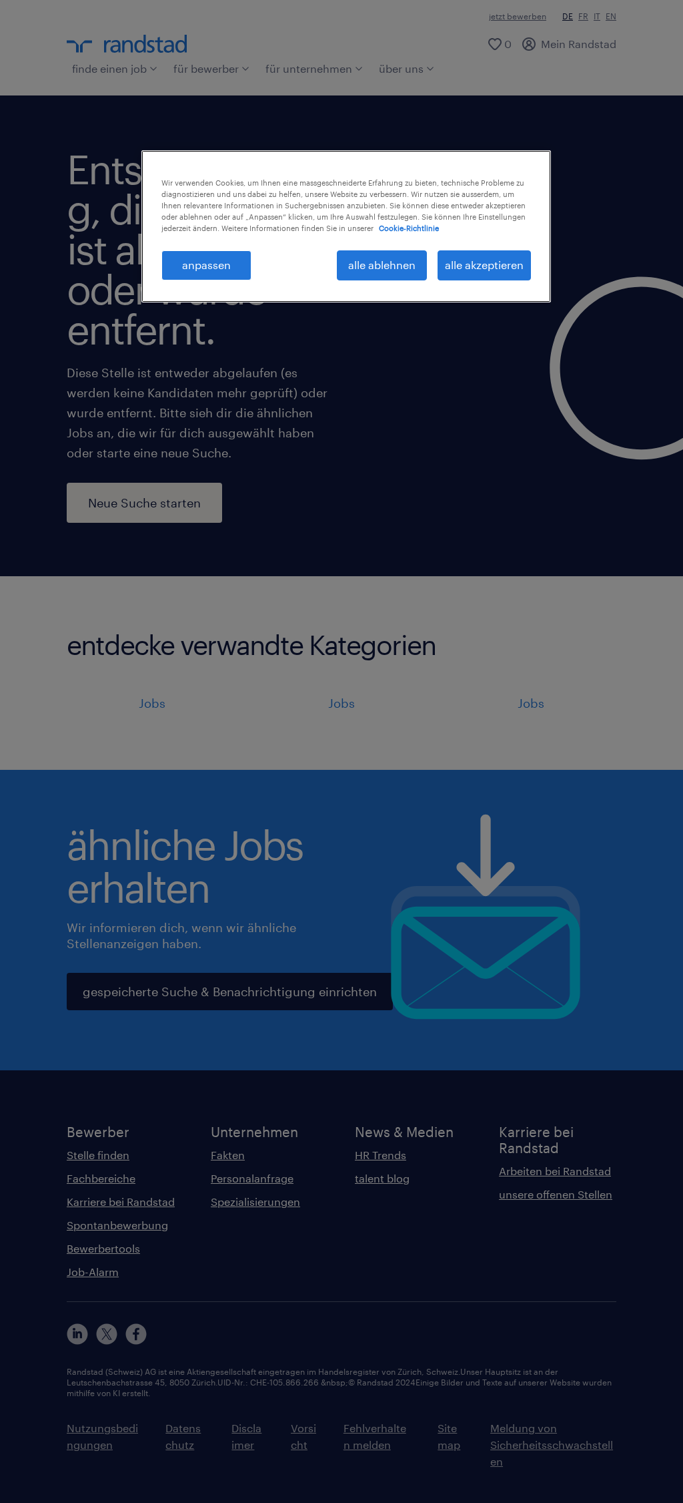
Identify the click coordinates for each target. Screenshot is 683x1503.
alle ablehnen (382, 264)
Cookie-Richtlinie (409, 228)
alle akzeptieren (484, 264)
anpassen (206, 264)
